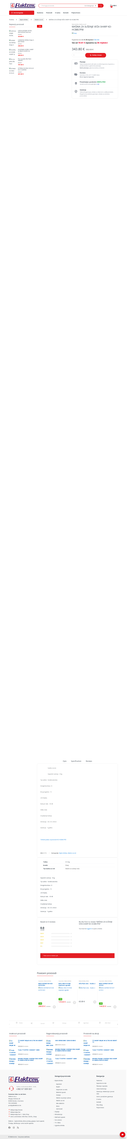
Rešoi (87, 981)
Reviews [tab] (89, 761)
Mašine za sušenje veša (72, 868)
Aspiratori (41, 981)
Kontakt (66, 13)
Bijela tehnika (24, 20)
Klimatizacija (58, 1114)
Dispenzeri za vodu (61, 1089)
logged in (89, 929)
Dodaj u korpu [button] (54, 1006)
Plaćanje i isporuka (101, 1086)
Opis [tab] (64, 761)
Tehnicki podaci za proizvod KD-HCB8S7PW (53, 839)
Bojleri (58, 1087)
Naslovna (40, 13)
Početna (11, 20)
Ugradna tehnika (59, 1125)
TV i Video (58, 1123)
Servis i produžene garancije (104, 1096)
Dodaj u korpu (97, 55)
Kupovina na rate (101, 1083)
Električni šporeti (61, 1092)
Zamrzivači (59, 1109)
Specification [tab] (76, 761)
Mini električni (60, 1103)
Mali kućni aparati (60, 1117)
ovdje (97, 84)
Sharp (67, 865)
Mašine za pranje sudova (63, 1098)
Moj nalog (99, 1105)
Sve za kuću (58, 1120)
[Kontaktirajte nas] (122, 1134)
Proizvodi (49, 13)
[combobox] (60, 6)
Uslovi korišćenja (101, 1089)
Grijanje (57, 1112)
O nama (57, 13)
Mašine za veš (39, 20)
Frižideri (58, 1095)
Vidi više (96, 40)
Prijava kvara (75, 13)
